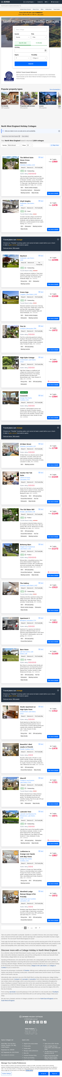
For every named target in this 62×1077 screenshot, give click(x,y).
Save (41, 157)
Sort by (5, 145)
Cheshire (26, 970)
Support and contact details (31, 1043)
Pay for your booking (29, 1057)
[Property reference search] (20, 6)
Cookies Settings (6, 1073)
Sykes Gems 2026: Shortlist (52, 1043)
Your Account (55, 2)
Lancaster (25, 979)
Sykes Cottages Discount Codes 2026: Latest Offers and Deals (52, 1047)
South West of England (7, 1000)
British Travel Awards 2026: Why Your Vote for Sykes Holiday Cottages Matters (51, 1057)
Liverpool (16, 979)
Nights (17, 55)
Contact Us (40, 2)
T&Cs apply (40, 14)
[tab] (23, 43)
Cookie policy (27, 1048)
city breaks (12, 992)
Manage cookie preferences (31, 1050)
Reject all (54, 1073)
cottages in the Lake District (39, 965)
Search (30, 64)
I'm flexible (39, 43)
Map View (56, 145)
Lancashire (33, 979)
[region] (31, 1068)
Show (24, 145)
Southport (55, 992)
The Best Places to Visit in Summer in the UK (51, 1052)
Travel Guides (57, 9)
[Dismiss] (59, 131)
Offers (42, 9)
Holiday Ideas (48, 9)
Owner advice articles (29, 1060)
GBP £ (46, 2)
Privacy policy (27, 1046)
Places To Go (36, 9)
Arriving (17, 47)
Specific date (22, 43)
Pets (32, 34)
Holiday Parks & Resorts (25, 9)
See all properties (55, 89)
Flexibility (34, 55)
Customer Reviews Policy (30, 1055)
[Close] (58, 239)
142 (36, 927)
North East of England (46, 998)
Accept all (43, 1073)
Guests (17, 34)
